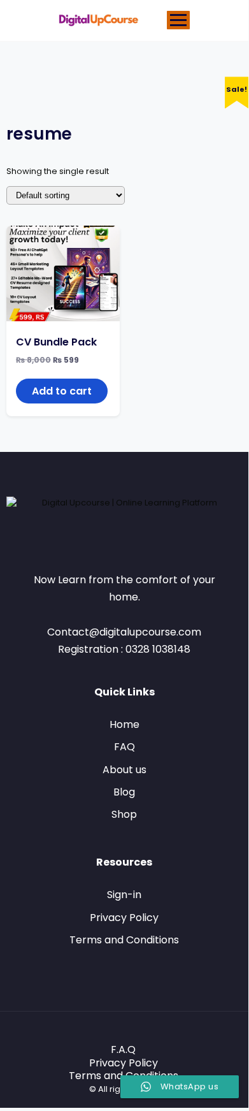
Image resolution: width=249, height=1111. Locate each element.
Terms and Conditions (124, 940)
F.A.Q (123, 1049)
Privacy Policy (124, 917)
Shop (124, 814)
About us (124, 769)
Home (124, 724)
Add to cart (62, 391)
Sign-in (124, 894)
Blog (124, 792)
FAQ (124, 746)
